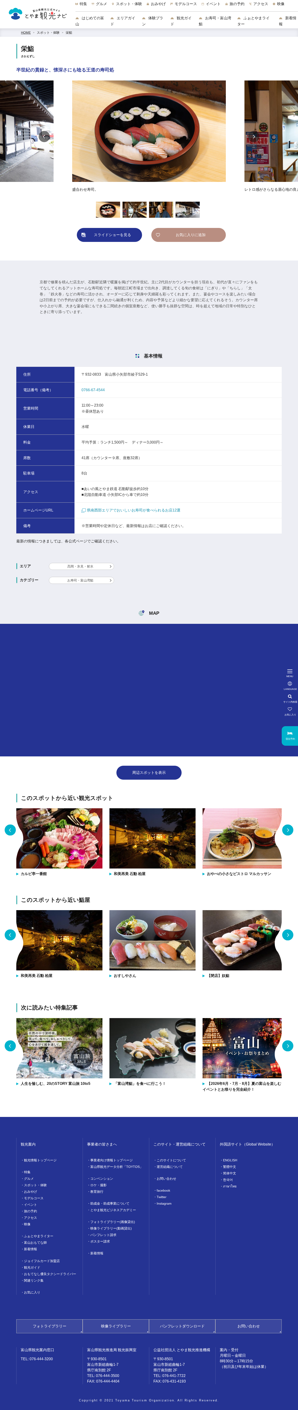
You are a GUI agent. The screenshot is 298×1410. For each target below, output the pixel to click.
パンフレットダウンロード (182, 1326)
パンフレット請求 (103, 1235)
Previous (44, 136)
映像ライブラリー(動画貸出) (111, 1228)
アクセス (30, 1218)
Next (253, 136)
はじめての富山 (89, 21)
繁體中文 (229, 1167)
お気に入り (32, 1292)
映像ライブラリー (116, 1326)
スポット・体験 (48, 32)
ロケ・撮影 (98, 1185)
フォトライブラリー (49, 1326)
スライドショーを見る (112, 235)
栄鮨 (69, 32)
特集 (27, 1172)
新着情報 (287, 21)
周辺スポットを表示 (149, 773)
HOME (26, 32)
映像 (27, 1224)
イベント (30, 1204)
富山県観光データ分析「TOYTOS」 (116, 1167)
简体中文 (229, 1173)
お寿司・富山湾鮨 (215, 21)
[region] (186, 6)
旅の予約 (30, 1211)
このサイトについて (171, 1160)
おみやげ (30, 1191)
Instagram (164, 1203)
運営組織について (170, 1167)
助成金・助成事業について (109, 1203)
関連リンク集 (34, 1280)
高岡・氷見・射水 (80, 566)
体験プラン (152, 21)
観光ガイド (181, 21)
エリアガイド (122, 21)
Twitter (161, 1197)
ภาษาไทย (230, 1186)
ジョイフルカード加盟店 (42, 1261)
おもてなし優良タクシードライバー (50, 1274)
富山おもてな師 (35, 1242)
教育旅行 (96, 1191)
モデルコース (34, 1198)
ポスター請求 (100, 1241)
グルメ (29, 1178)
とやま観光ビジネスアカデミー (113, 1210)
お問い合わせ (166, 1178)
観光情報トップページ (40, 1160)
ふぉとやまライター (253, 21)
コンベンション (101, 1178)
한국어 (228, 1180)
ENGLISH (230, 1160)
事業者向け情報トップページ (111, 1160)
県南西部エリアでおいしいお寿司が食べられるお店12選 (133, 510)
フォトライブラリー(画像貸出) (112, 1222)
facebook (163, 1190)
